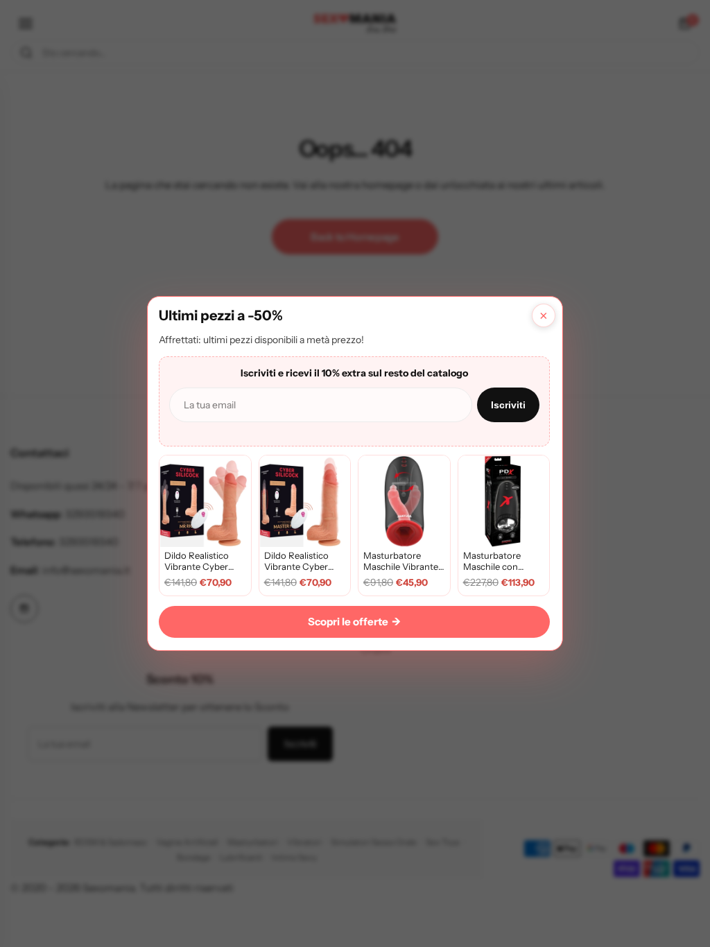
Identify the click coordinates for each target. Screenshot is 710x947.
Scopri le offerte (354, 621)
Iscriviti (508, 404)
